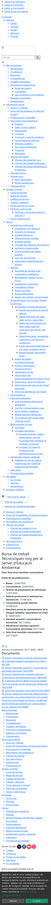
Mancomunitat (9, 710)
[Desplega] (28, 497)
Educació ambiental (16, 827)
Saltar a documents (14, 8)
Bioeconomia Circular (17, 830)
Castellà (14, 26)
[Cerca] (37, 57)
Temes (5, 808)
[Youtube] (29, 846)
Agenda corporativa (16, 733)
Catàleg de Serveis (15, 778)
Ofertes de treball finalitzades (20, 506)
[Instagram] (34, 846)
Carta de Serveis (14, 772)
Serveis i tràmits (10, 768)
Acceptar (37, 901)
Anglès (13, 29)
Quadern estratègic (16, 726)
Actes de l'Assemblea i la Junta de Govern (27, 515)
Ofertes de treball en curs (23, 528)
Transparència (13, 547)
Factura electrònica (16, 791)
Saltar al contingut (13, 4)
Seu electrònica (14, 541)
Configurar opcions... (11, 895)
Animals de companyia (17, 811)
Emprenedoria (13, 824)
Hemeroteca (12, 804)
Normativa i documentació (19, 521)
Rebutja (13, 901)
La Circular (11, 798)
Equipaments (13, 736)
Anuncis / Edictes (14, 511)
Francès (14, 36)
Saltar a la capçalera (14, 1)
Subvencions (12, 544)
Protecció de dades (16, 857)
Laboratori (11, 837)
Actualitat (6, 795)
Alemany (14, 33)
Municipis (11, 719)
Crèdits (9, 850)
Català (13, 23)
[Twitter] (19, 846)
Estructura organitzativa (18, 729)
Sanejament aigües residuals (20, 834)
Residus (10, 814)
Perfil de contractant (16, 788)
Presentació (12, 716)
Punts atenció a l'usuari (18, 785)
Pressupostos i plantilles (18, 518)
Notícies (10, 801)
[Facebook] (24, 846)
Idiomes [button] (10, 20)
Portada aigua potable (17, 840)
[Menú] (3, 62)
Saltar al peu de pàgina (16, 11)
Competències (13, 723)
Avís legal (11, 860)
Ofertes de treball (14, 502)
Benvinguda (12, 713)
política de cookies (27, 891)
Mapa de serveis (14, 775)
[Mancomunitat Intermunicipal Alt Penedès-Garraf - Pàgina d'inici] (19, 50)
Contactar (7, 16)
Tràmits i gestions (15, 781)
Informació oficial (16, 496)
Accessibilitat (12, 863)
